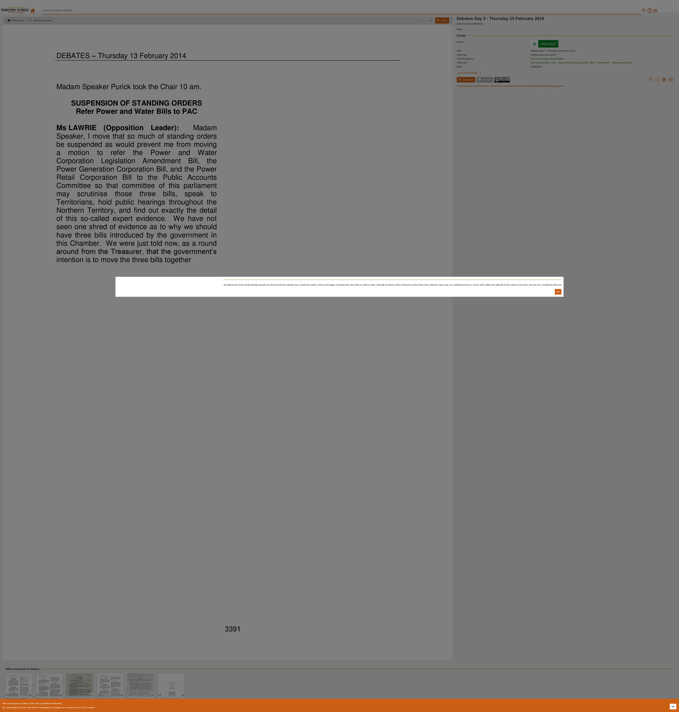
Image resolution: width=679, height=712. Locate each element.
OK (558, 291)
